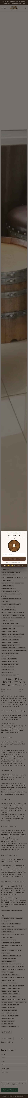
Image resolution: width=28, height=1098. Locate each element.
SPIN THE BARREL (14, 559)
